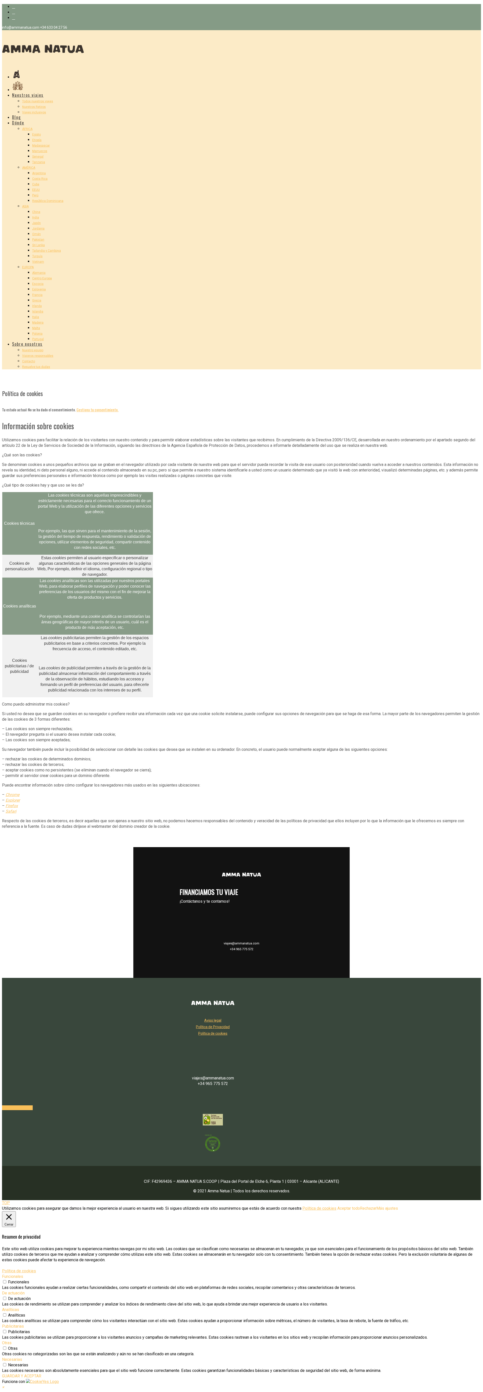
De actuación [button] (13, 1293)
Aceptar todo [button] (348, 1208)
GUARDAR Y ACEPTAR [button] (21, 1376)
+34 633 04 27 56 (53, 27)
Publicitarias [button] (13, 1326)
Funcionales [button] (12, 1276)
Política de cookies (319, 1208)
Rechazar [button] (368, 1208)
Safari (11, 811)
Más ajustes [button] (387, 1208)
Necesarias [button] (12, 1359)
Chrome (12, 794)
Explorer (13, 800)
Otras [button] (7, 1342)
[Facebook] (13, 7)
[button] (3, 1387)
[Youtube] (13, 18)
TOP (6, 1202)
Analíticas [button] (10, 1309)
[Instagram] (13, 12)
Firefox (12, 805)
